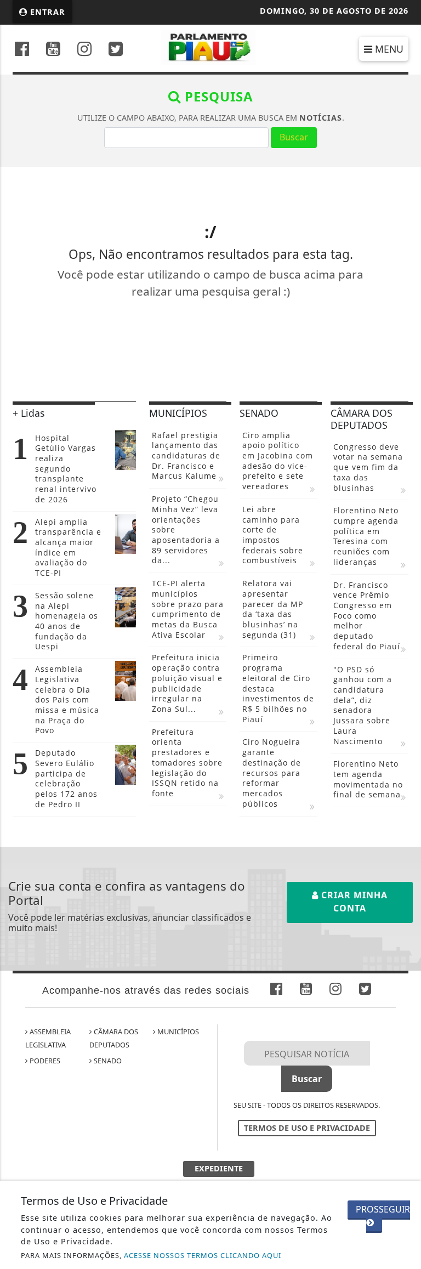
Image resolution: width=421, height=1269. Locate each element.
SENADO (107, 1061)
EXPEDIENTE (219, 1168)
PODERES (44, 1061)
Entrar (46, 12)
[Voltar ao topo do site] (404, 698)
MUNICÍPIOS (177, 1031)
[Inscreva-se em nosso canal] (53, 50)
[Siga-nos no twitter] (116, 50)
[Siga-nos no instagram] (84, 50)
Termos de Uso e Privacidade (307, 1128)
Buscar (294, 137)
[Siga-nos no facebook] (22, 50)
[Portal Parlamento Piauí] (210, 47)
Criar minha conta (353, 901)
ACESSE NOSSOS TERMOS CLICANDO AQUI (202, 1255)
